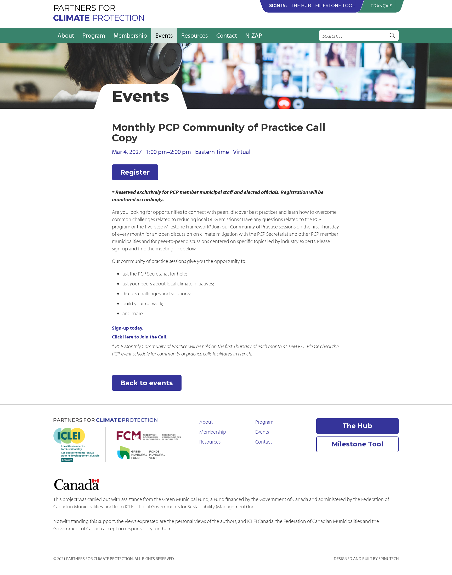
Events (164, 35)
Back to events (146, 383)
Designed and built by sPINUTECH (366, 558)
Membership (130, 35)
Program (93, 35)
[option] (381, 6)
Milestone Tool (335, 5)
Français (381, 5)
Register (135, 172)
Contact (226, 35)
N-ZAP (253, 35)
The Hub (301, 5)
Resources (194, 35)
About (66, 35)
